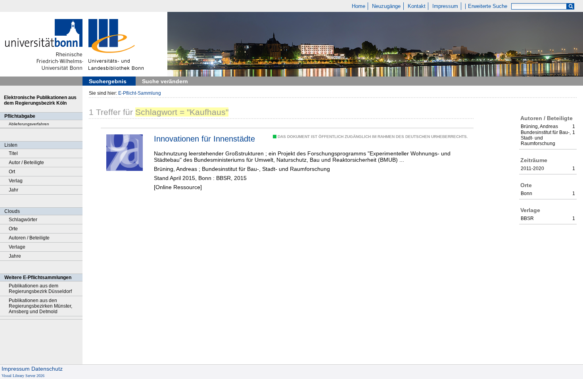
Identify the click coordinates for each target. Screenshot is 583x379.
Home (358, 6)
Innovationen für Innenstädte (204, 138)
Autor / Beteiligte (26, 162)
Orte (13, 229)
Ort (12, 171)
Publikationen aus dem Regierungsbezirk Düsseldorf (40, 288)
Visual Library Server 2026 (23, 375)
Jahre (15, 256)
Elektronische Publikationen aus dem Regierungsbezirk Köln (40, 100)
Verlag (16, 181)
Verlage (17, 247)
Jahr (13, 190)
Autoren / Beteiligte (29, 238)
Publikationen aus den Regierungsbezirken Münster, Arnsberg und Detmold (40, 306)
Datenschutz (47, 369)
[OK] (570, 6)
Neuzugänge (386, 6)
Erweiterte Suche (487, 6)
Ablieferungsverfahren (29, 124)
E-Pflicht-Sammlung (139, 93)
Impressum (445, 6)
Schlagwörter (23, 219)
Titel (13, 153)
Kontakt (417, 6)
